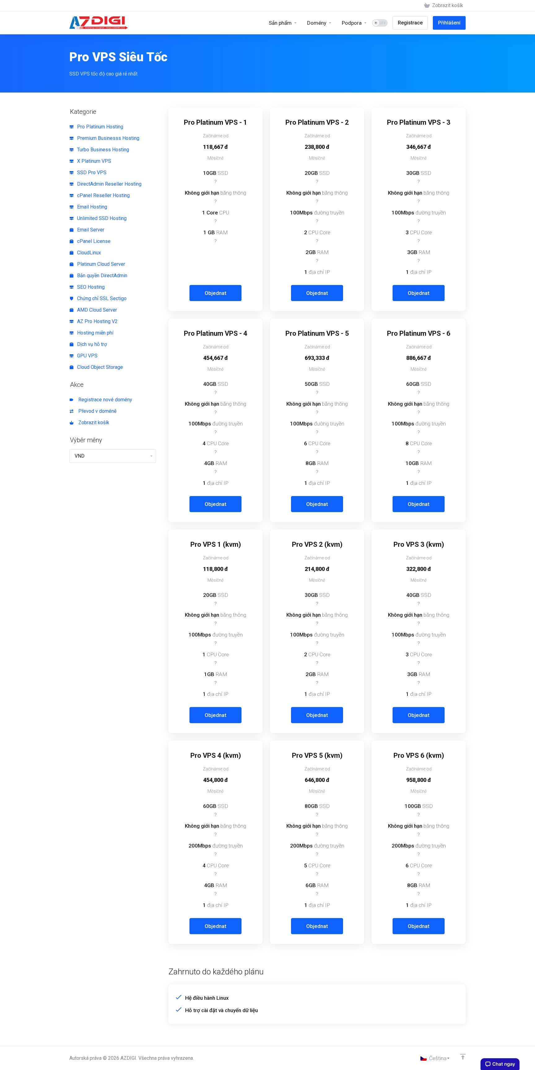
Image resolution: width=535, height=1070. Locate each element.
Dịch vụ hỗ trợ (91, 344)
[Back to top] (463, 1056)
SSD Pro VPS (91, 172)
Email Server (90, 230)
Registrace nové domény (104, 400)
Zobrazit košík (92, 422)
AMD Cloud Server (96, 310)
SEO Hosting (90, 287)
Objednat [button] (215, 293)
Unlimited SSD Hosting (101, 218)
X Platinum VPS (93, 161)
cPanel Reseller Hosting (103, 195)
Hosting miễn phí (94, 333)
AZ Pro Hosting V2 (97, 321)
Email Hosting (91, 207)
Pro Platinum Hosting (99, 127)
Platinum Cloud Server (100, 264)
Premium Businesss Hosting (107, 138)
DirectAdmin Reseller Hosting (108, 184)
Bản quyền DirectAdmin (101, 275)
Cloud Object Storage (99, 367)
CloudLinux (88, 253)
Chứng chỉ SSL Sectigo (101, 298)
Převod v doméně (96, 411)
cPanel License (93, 241)
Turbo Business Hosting (102, 150)
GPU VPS (87, 356)
